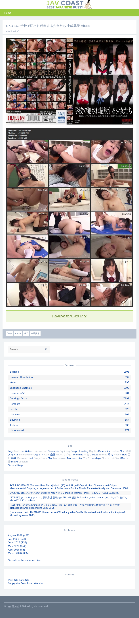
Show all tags (15, 465)
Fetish (13, 409)
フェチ (86, 458)
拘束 (122, 458)
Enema (103, 454)
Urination (15, 414)
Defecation (104, 451)
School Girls (26, 454)
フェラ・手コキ (111, 458)
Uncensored (17, 430)
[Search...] (46, 349)
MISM (14, 461)
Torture (14, 425)
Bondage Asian (18, 398)
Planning (78, 454)
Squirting (15, 419)
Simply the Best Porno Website (25, 583)
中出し (88, 454)
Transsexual (40, 451)
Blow (124, 454)
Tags (9, 333)
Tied (30, 458)
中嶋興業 (35, 333)
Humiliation (26, 451)
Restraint (22, 458)
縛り (13, 458)
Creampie (53, 451)
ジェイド (38, 454)
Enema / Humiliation (21, 377)
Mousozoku (59, 458)
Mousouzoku (74, 458)
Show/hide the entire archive (24, 560)
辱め (110, 454)
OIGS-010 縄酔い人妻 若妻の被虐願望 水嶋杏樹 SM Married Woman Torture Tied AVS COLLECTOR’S (64, 493)
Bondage (96, 458)
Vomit (13, 382)
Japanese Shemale (21, 387)
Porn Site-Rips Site (19, 579)
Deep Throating (80, 451)
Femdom (15, 403)
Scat (122, 451)
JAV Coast (13, 606)
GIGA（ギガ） (64, 454)
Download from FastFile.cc (69, 316)
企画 (52, 454)
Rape (95, 454)
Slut (50, 458)
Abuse (17, 333)
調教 (128, 451)
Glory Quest (40, 458)
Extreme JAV (17, 393)
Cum (47, 454)
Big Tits (93, 451)
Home (7, 12)
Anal (16, 451)
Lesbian (23, 461)
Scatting (14, 371)
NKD (26, 333)
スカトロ (13, 454)
